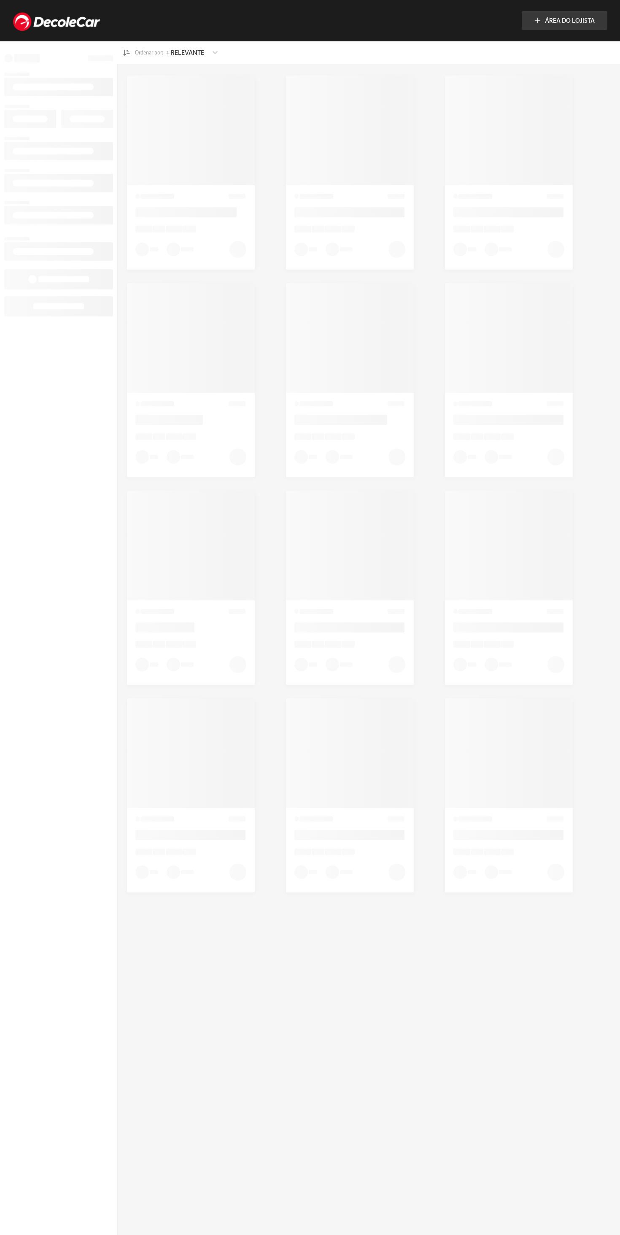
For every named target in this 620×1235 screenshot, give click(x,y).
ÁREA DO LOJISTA (570, 20)
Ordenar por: (149, 52)
